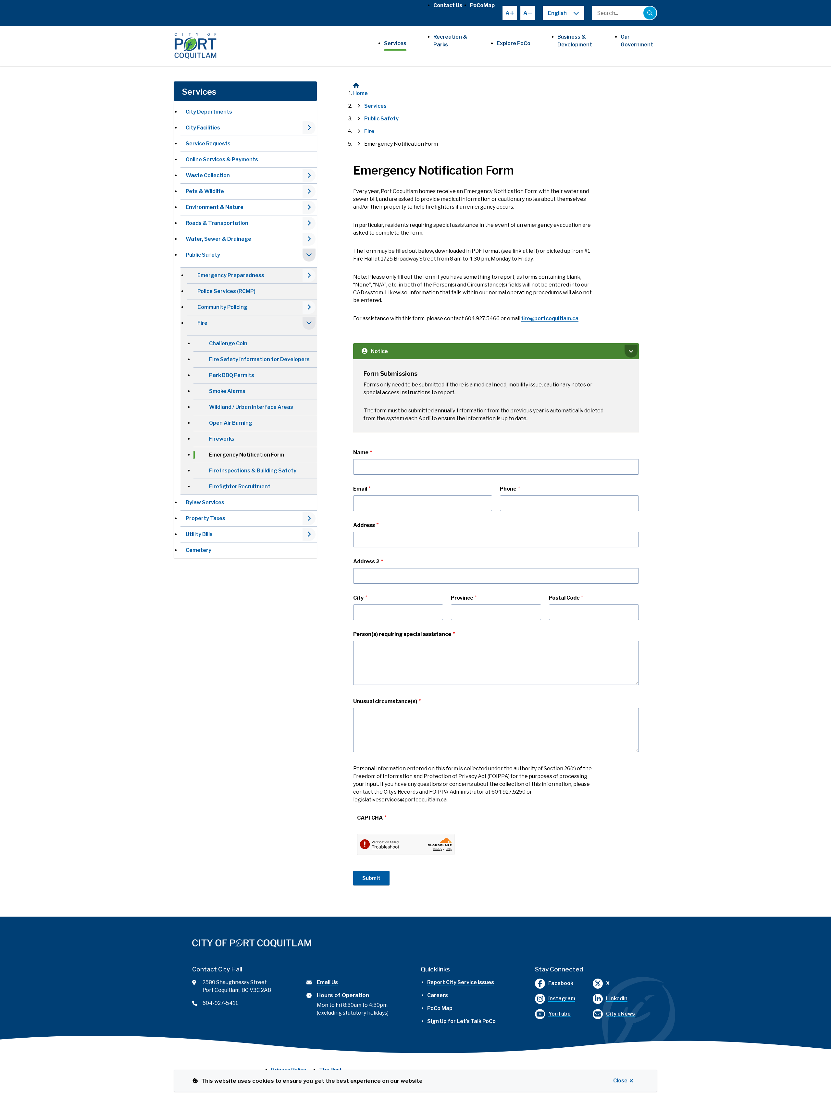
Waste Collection (208, 175)
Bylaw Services (205, 502)
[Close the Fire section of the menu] (309, 323)
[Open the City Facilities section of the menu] (309, 127)
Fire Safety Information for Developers (259, 359)
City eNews (620, 1014)
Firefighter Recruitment (239, 486)
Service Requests (208, 143)
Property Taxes (205, 518)
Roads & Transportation (217, 223)
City (358, 598)
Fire (202, 323)
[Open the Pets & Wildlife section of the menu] (309, 191)
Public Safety (203, 255)
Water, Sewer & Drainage (218, 239)
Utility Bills (199, 534)
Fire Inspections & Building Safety (252, 471)
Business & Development (574, 41)
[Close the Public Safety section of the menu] (309, 255)
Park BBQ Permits (231, 375)
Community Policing (222, 307)
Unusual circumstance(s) (385, 701)
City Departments (209, 112)
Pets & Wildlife (205, 191)
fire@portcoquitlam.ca (549, 318)
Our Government (637, 41)
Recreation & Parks (450, 41)
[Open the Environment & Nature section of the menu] (309, 207)
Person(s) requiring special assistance (402, 634)
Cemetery (198, 550)
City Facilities (203, 128)
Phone (508, 489)
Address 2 (366, 561)
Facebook (560, 983)
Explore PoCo (513, 43)
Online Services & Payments (222, 159)
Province (462, 598)
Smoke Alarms (227, 391)
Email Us (327, 982)
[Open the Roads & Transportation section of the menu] (309, 223)
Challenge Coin (228, 343)
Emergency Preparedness (230, 275)
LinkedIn (616, 998)
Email (360, 489)
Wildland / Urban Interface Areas (251, 407)
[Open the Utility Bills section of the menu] (309, 534)
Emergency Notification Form (246, 455)
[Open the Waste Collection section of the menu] (309, 175)
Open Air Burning (230, 423)
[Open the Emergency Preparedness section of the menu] (309, 275)
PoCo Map (440, 1008)
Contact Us (447, 5)
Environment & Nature (214, 207)
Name (360, 452)
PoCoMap (482, 5)
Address (364, 525)
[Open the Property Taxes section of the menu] (309, 518)
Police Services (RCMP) (226, 291)
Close (620, 1081)
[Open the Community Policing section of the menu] (309, 307)
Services (395, 43)
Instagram (561, 998)
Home (360, 93)
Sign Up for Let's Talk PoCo (461, 1021)
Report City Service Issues (460, 982)
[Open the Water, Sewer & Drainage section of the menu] (309, 239)
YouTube (559, 1014)
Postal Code (564, 598)
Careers (437, 995)
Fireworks (221, 439)
